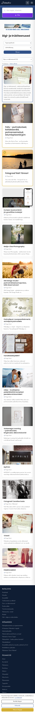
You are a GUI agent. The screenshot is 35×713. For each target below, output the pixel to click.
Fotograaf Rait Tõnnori (16, 173)
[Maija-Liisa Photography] (17, 234)
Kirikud (4, 614)
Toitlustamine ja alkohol (8, 600)
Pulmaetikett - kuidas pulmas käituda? (12, 639)
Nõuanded (5, 674)
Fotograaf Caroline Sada (14, 501)
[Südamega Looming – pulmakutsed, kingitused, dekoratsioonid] (17, 416)
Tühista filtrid (13, 64)
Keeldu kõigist (17, 701)
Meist (3, 659)
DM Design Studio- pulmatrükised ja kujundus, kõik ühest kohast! (15, 283)
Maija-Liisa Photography (14, 246)
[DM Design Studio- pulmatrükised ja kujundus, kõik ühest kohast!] (17, 268)
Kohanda (17, 705)
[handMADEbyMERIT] (17, 343)
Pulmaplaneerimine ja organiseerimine (12, 625)
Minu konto (5, 677)
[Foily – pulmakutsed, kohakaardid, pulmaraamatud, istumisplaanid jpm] (17, 113)
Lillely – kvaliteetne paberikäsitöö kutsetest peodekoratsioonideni (14, 392)
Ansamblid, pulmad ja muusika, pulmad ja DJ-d (15, 645)
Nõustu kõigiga (17, 709)
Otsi (18, 15)
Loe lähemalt (18, 697)
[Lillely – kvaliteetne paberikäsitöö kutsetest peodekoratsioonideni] (17, 377)
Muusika (4, 595)
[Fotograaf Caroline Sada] (17, 489)
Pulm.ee (4, 692)
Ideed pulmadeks (6, 631)
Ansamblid (5, 598)
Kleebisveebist (10, 570)
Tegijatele (5, 683)
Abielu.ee (4, 689)
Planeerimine (5, 680)
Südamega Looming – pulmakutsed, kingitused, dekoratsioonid (15, 430)
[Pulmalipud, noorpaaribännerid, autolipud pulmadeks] (17, 307)
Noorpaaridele (6, 686)
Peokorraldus (5, 606)
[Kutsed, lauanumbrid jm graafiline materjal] (17, 197)
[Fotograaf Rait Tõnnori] (17, 159)
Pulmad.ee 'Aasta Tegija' (9, 636)
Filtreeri (17, 52)
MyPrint (7, 467)
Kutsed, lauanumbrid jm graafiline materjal (13, 211)
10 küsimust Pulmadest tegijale (10, 628)
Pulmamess (5, 665)
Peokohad (5, 592)
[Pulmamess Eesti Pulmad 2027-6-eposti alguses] (17, 27)
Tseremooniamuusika (8, 609)
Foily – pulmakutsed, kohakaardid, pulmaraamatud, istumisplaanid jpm (16, 131)
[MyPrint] (17, 455)
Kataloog (4, 668)
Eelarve (4, 671)
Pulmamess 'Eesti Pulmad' (9, 650)
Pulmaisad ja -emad (7, 612)
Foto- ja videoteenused (8, 603)
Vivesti (6, 535)
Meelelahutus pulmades (8, 647)
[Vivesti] (17, 523)
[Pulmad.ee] (6, 3)
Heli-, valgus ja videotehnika (10, 617)
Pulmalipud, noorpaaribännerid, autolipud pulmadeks (17, 320)
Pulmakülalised (6, 642)
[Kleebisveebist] (17, 557)
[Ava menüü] (32, 3)
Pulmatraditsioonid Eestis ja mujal (11, 634)
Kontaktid (5, 662)
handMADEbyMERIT (12, 356)
